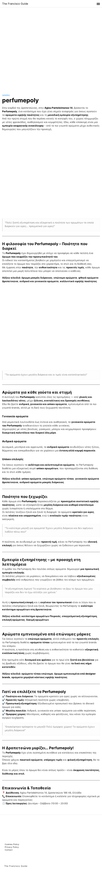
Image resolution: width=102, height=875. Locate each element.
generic (6, 95)
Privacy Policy (12, 847)
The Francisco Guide (15, 3)
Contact (9, 850)
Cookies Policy (12, 844)
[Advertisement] (51, 48)
